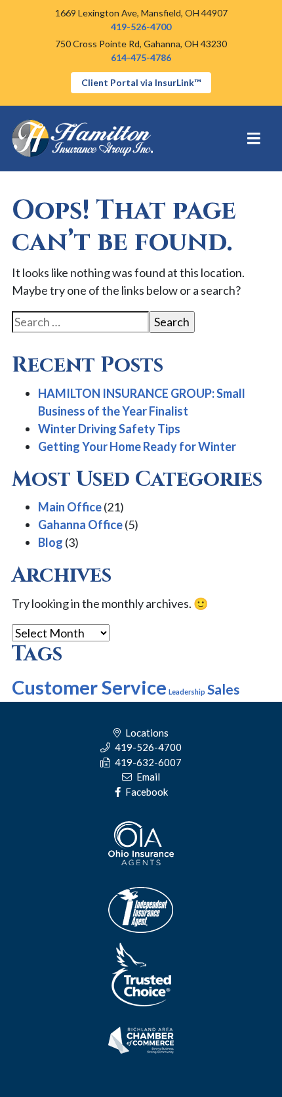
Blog (50, 542)
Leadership (187, 691)
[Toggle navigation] (254, 138)
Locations (146, 733)
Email (147, 777)
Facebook (145, 792)
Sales (223, 689)
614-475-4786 (141, 57)
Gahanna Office (80, 524)
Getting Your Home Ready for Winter (137, 446)
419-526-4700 (141, 26)
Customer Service (89, 687)
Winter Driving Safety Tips (109, 428)
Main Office (70, 507)
